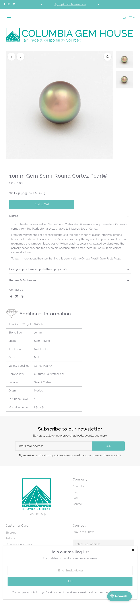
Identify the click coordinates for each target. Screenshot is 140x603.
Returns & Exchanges (22, 280)
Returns (10, 538)
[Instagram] (9, 4)
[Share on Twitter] (17, 297)
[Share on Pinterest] (23, 297)
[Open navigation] (14, 17)
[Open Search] (124, 17)
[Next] (98, 4)
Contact (78, 504)
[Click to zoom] (107, 57)
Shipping (11, 532)
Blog (76, 492)
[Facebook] (4, 4)
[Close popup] (133, 550)
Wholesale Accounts (19, 544)
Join (108, 446)
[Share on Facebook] (11, 297)
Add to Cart (42, 204)
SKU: (12, 193)
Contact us (16, 289)
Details (13, 216)
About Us (78, 486)
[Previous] (42, 4)
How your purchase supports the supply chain (38, 269)
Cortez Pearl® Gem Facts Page (100, 258)
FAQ (75, 498)
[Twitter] (14, 4)
